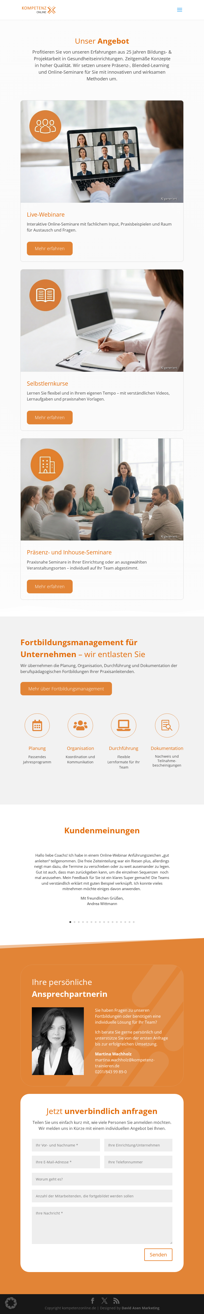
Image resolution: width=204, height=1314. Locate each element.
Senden (158, 1254)
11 (112, 922)
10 (108, 922)
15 (129, 922)
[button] (11, 1303)
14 (125, 922)
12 (117, 922)
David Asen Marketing (140, 1308)
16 (134, 922)
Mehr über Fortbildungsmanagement (66, 689)
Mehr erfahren (50, 248)
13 (121, 922)
